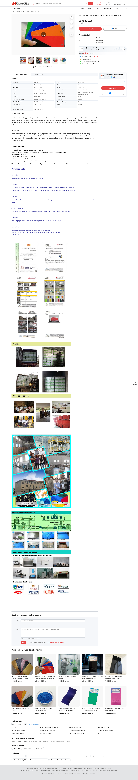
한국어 (81, 770)
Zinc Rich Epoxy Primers (46, 733)
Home (13, 11)
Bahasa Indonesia (113, 770)
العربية (77, 770)
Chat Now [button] (116, 29)
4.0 (107, 77)
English (31, 770)
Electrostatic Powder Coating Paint (38, 760)
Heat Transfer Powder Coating (76, 733)
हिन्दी (90, 770)
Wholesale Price (71, 768)
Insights (109, 768)
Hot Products (30, 768)
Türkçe (100, 770)
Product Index (97, 768)
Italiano (61, 770)
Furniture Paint (39, 748)
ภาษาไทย (95, 770)
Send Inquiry (90, 29)
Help (98, 8)
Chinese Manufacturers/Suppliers (50, 768)
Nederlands (72, 770)
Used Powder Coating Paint (82, 756)
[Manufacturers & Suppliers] (20, 3)
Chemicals (18, 11)
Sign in (124, 4)
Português (42, 770)
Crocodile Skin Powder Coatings (77, 730)
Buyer (89, 8)
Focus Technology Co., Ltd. (58, 773)
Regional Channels (88, 768)
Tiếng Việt (105, 770)
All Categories (17, 8)
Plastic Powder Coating (67, 756)
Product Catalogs (34, 724)
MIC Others (14, 727)
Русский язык (55, 770)
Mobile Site (103, 768)
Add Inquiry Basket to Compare (43, 67)
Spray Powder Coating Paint (100, 756)
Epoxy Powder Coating (103, 727)
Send (23, 642)
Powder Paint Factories (18, 756)
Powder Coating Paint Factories (50, 756)
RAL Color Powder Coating (18, 730)
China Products (37, 768)
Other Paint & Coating (35, 11)
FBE (99, 733)
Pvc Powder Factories (33, 756)
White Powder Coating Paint (20, 760)
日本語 (86, 770)
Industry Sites (79, 768)
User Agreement (78, 773)
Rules (125, 8)
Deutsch (66, 770)
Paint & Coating (25, 11)
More (13, 763)
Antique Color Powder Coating (105, 730)
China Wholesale (62, 768)
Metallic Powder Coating (18, 733)
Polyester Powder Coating (75, 727)
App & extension (107, 8)
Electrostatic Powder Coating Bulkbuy (60, 760)
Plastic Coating (28, 748)
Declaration (85, 773)
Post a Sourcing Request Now (56, 642)
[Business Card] (124, 81)
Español (36, 770)
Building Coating (17, 748)
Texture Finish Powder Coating (47, 730)
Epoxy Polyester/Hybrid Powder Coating (50, 727)
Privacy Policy (93, 773)
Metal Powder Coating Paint (117, 756)
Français (48, 770)
